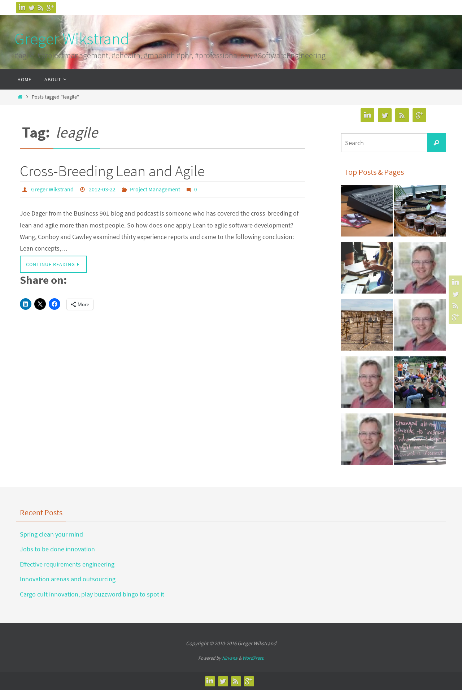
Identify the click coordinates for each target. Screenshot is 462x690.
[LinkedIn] (22, 7)
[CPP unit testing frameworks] (367, 384)
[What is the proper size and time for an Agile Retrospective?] (420, 327)
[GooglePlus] (50, 7)
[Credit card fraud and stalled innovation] (367, 212)
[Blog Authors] (420, 270)
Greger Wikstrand (71, 38)
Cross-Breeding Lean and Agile (112, 170)
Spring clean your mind (51, 534)
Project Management (155, 189)
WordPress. (253, 658)
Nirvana (229, 658)
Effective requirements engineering (67, 564)
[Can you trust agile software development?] (420, 384)
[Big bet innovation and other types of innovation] (367, 270)
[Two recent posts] (420, 441)
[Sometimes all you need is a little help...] (367, 441)
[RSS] (41, 7)
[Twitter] (31, 7)
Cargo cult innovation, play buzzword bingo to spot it (92, 594)
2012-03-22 (102, 189)
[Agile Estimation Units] (420, 212)
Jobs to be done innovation (57, 549)
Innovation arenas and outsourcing (68, 579)
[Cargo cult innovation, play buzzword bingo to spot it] (367, 327)
